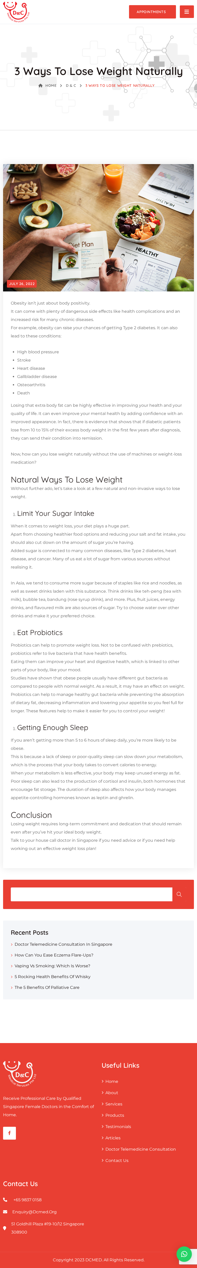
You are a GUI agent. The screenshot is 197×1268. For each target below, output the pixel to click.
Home (50, 85)
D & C (71, 85)
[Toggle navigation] (187, 11)
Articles (113, 1137)
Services (113, 1104)
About (111, 1092)
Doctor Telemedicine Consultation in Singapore (63, 944)
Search (179, 894)
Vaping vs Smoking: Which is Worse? (52, 965)
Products (114, 1115)
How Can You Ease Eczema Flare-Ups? (54, 955)
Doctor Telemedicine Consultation (140, 1149)
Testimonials (118, 1126)
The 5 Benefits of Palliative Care (47, 987)
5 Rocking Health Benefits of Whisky (53, 976)
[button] (184, 1254)
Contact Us (117, 1160)
